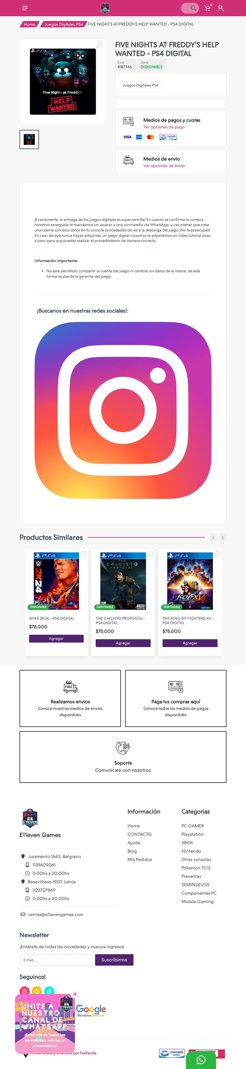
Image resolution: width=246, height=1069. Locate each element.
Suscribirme (114, 960)
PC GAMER (193, 825)
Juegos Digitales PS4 (63, 24)
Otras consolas (196, 859)
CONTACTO (140, 834)
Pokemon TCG (196, 868)
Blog (132, 851)
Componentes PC (199, 893)
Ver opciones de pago (163, 126)
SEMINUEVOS (195, 884)
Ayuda (134, 842)
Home (29, 24)
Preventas (191, 876)
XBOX (187, 842)
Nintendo (191, 851)
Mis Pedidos (140, 859)
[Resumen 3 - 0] (83, 553)
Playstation (193, 834)
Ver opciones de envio (164, 165)
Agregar (56, 638)
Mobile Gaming (198, 901)
